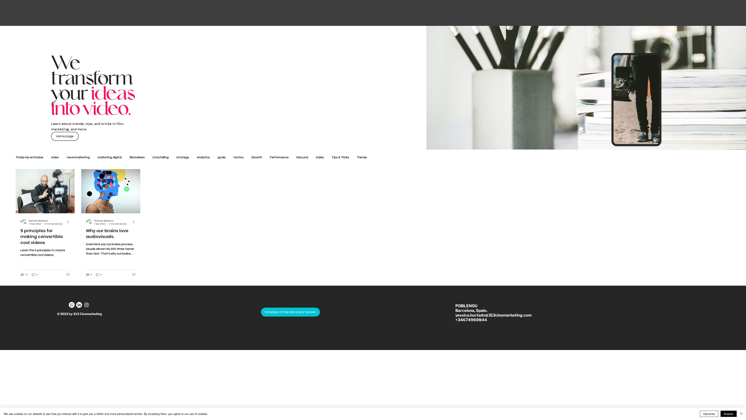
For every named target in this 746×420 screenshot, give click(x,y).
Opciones (709, 414)
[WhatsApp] (72, 305)
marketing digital (110, 157)
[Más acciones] (69, 222)
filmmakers (137, 157)
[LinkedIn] (79, 305)
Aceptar (728, 414)
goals (222, 157)
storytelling (161, 157)
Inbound (302, 157)
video (55, 157)
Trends (362, 157)
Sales (320, 157)
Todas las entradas (29, 157)
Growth (256, 157)
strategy (182, 157)
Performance (279, 157)
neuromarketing (78, 157)
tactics (238, 157)
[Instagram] (86, 305)
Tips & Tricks (340, 157)
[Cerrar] (741, 414)
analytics (203, 157)
